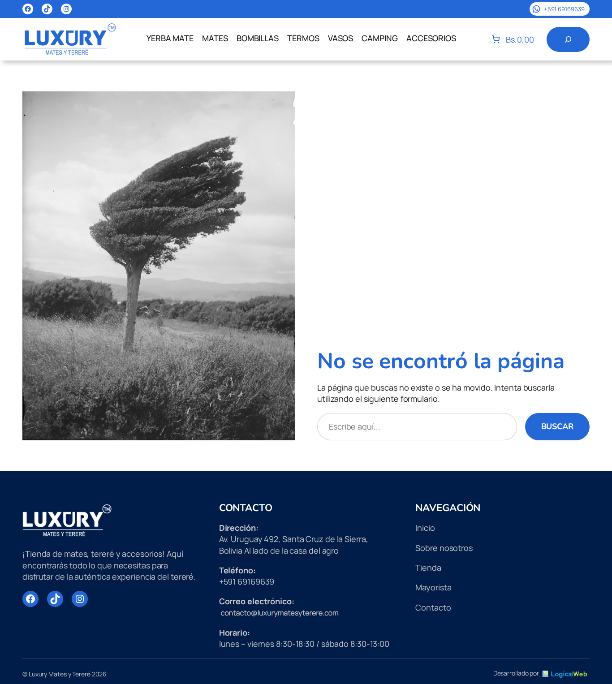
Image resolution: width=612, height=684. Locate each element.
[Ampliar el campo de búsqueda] (568, 39)
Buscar (557, 426)
